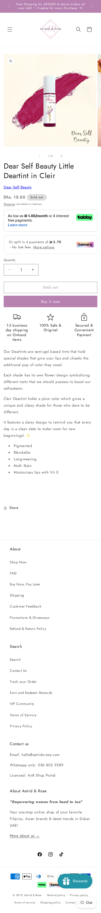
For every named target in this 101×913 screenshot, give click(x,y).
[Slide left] (39, 155)
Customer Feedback (25, 606)
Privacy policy (79, 895)
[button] (9, 29)
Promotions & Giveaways (30, 617)
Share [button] (13, 507)
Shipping (9, 204)
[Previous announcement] (9, 6)
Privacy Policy (21, 726)
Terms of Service (23, 715)
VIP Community (22, 703)
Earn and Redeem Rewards (31, 692)
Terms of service (24, 902)
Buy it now (50, 301)
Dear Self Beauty (18, 187)
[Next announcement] (92, 6)
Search (15, 659)
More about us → (25, 835)
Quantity (9, 260)
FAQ (13, 573)
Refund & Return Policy (28, 628)
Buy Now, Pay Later (25, 584)
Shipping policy (50, 902)
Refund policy (56, 895)
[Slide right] (61, 155)
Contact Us (18, 670)
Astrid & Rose (33, 895)
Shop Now (18, 562)
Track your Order (23, 681)
